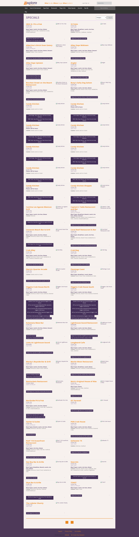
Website (67, 535)
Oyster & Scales (33, 421)
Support (60, 531)
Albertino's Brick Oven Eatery (39, 45)
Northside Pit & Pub (35, 400)
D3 (72, 535)
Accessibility (78, 531)
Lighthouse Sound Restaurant (84, 323)
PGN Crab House (78, 421)
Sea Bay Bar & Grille (35, 462)
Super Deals (46, 8)
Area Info (80, 8)
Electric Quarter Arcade (36, 269)
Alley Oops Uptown (34, 63)
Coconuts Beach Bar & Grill (38, 229)
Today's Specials (71, 8)
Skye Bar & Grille (33, 482)
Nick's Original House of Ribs (84, 381)
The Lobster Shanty (34, 503)
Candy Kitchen (32, 104)
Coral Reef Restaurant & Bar (83, 229)
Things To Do (62, 8)
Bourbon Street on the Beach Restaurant (39, 83)
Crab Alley (30, 250)
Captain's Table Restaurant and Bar (83, 208)
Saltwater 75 (76, 441)
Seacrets (74, 462)
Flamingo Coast (78, 269)
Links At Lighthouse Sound (38, 342)
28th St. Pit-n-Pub (34, 24)
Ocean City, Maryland (78, 535)
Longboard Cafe (78, 342)
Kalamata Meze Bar (35, 323)
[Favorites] (64, 38)
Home (26, 8)
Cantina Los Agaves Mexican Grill (39, 208)
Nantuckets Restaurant (36, 381)
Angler (74, 63)
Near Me (86, 8)
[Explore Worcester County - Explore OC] (30, 3)
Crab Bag (75, 250)
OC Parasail (76, 400)
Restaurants (54, 8)
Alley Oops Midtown (79, 45)
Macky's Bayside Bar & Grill (38, 361)
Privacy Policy (68, 531)
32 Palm (74, 24)
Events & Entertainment (35, 8)
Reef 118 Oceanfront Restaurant (35, 442)
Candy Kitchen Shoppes (81, 185)
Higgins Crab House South (82, 287)
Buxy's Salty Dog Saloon (81, 82)
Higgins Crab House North (37, 287)
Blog (26, 12)
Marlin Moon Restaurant (82, 361)
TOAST (73, 482)
